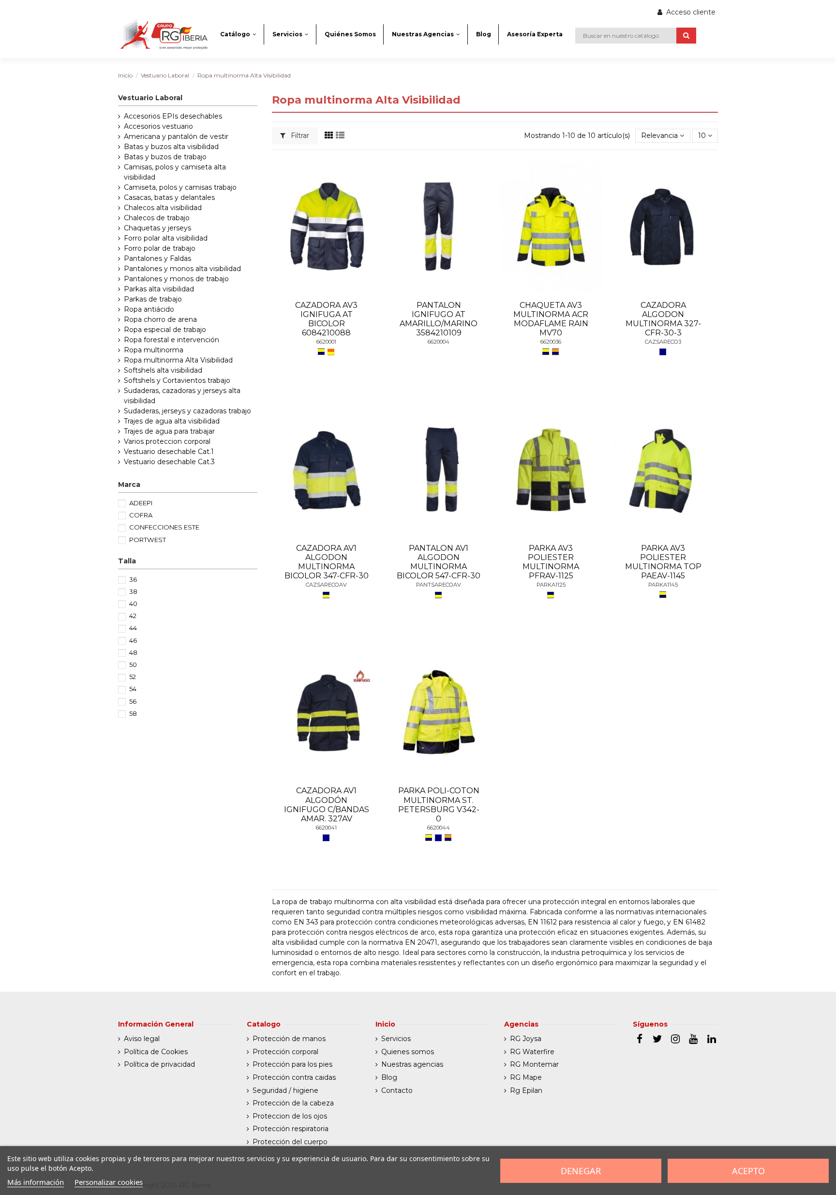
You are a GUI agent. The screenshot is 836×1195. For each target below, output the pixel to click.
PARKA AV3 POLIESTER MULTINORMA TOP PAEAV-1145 (663, 562)
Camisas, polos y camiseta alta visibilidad (175, 172)
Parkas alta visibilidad (159, 289)
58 (133, 713)
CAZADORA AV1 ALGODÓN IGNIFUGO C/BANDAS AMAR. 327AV (326, 804)
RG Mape (526, 1077)
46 (133, 640)
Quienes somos (407, 1051)
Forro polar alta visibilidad (166, 238)
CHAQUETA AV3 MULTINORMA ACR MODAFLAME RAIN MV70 (550, 319)
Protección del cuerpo (290, 1141)
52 (132, 677)
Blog (389, 1077)
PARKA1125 (551, 584)
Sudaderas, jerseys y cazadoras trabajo (187, 411)
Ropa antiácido (149, 309)
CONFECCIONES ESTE (164, 527)
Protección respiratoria (290, 1128)
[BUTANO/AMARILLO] (331, 351)
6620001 (326, 341)
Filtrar (299, 135)
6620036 (550, 341)
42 (132, 616)
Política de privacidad (159, 1064)
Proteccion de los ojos (290, 1116)
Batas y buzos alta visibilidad (171, 146)
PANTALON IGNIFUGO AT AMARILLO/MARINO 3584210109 (439, 319)
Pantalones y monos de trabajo (176, 278)
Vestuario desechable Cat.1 (169, 451)
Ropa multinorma (153, 350)
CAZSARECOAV (326, 584)
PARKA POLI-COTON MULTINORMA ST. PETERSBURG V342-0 (438, 804)
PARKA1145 (663, 584)
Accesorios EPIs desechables (173, 116)
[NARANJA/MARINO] (555, 351)
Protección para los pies (292, 1064)
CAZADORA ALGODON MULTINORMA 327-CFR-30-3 (663, 319)
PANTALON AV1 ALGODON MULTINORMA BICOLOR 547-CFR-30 (438, 562)
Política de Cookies (156, 1051)
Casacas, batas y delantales (169, 197)
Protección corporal (285, 1051)
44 (133, 628)
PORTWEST (147, 540)
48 (133, 652)
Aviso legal (142, 1038)
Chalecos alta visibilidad (163, 207)
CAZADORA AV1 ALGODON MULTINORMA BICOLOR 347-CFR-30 (326, 562)
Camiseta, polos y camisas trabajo (180, 187)
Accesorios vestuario (158, 126)
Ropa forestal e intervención (171, 339)
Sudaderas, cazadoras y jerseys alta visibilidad (182, 395)
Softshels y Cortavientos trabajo (177, 380)
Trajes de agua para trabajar (169, 431)
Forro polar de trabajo (159, 248)
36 (133, 579)
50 (133, 664)
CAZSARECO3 (663, 341)
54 (132, 689)
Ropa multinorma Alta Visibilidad (178, 360)
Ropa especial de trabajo (165, 329)
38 (133, 591)
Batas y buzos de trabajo (165, 156)
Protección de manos (289, 1038)
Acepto (748, 1171)
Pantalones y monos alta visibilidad (182, 268)
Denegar (581, 1171)
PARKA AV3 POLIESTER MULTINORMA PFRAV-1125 (550, 562)
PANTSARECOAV (438, 584)
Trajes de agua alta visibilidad (172, 421)
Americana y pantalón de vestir (176, 136)
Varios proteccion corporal (167, 441)
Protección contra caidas (294, 1077)
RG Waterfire (532, 1051)
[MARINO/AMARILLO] (326, 594)
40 (133, 603)
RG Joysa (525, 1038)
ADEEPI (140, 503)
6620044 (438, 827)
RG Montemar (534, 1064)
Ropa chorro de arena (160, 319)
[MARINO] (662, 351)
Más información (35, 1182)
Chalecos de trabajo (157, 217)
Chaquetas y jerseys (157, 228)
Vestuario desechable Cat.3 (169, 461)
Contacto (397, 1090)
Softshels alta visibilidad (163, 370)
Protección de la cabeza (293, 1103)
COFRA (140, 515)
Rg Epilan (526, 1090)
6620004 (438, 341)
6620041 (326, 827)
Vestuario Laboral (150, 97)
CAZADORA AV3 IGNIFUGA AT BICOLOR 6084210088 (326, 319)
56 (132, 701)
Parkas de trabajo (153, 299)
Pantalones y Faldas (157, 258)
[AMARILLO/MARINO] (321, 351)
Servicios (396, 1038)
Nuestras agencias (412, 1064)
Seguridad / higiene (285, 1090)
